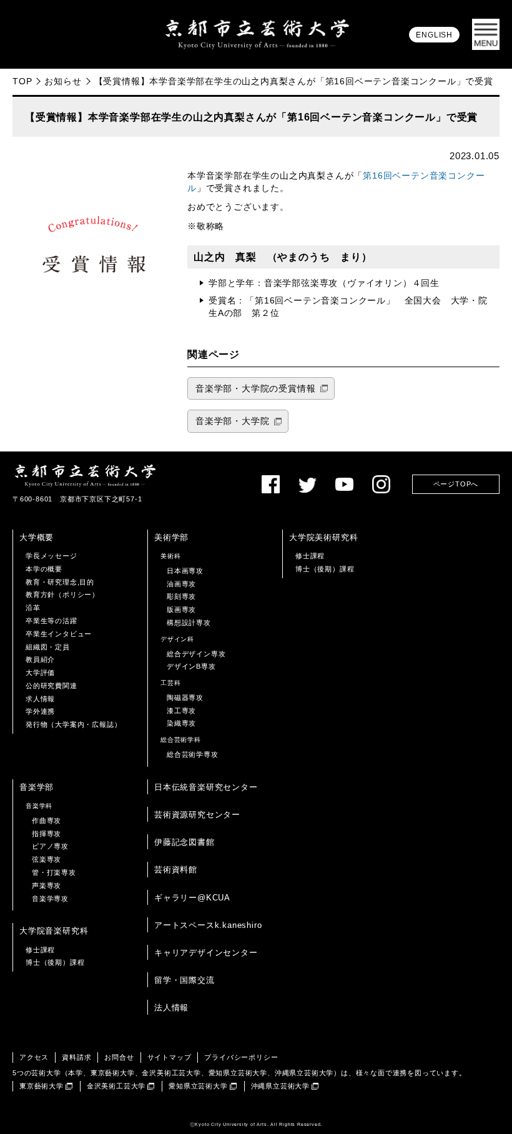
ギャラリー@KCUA (192, 897)
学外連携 (40, 711)
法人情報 (171, 1007)
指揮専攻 (46, 833)
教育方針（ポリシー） (62, 594)
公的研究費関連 (51, 685)
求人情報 (40, 699)
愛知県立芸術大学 (198, 1086)
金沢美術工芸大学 (116, 1086)
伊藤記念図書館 (184, 842)
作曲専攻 (46, 820)
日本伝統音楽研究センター (206, 787)
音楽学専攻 (50, 898)
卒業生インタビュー (59, 634)
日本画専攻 (185, 570)
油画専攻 (181, 584)
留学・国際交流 (184, 980)
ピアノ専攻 (50, 846)
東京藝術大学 (41, 1086)
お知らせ (62, 81)
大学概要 (36, 537)
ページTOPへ (456, 484)
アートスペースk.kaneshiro (208, 925)
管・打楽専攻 (54, 872)
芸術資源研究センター (197, 814)
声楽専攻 (46, 885)
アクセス (34, 1057)
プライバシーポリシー (241, 1057)
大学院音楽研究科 (53, 930)
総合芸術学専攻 (193, 754)
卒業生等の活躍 (51, 620)
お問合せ (119, 1057)
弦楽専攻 (46, 859)
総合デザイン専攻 (196, 654)
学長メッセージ (51, 556)
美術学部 (171, 537)
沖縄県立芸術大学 (280, 1086)
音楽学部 (36, 787)
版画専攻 (181, 609)
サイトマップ (169, 1057)
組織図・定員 (48, 647)
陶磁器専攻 (185, 697)
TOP (22, 81)
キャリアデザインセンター (206, 952)
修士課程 (310, 556)
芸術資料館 (175, 869)
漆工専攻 (181, 710)
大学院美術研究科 (323, 537)
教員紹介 (40, 659)
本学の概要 (44, 569)
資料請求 (76, 1057)
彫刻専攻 (181, 596)
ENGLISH (434, 35)
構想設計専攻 (189, 622)
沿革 (33, 607)
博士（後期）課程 (324, 569)
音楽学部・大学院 (232, 421)
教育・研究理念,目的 (60, 582)
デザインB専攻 (191, 666)
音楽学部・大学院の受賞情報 (255, 388)
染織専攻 (181, 723)
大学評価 (40, 672)
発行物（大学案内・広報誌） (73, 724)
